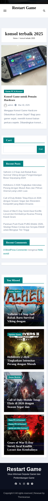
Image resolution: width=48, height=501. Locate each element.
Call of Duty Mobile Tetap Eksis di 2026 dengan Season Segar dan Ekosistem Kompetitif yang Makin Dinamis (22, 201)
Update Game (15, 334)
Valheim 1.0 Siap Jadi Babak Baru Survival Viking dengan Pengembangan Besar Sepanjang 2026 (22, 175)
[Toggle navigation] (5, 10)
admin (11, 105)
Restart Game (24, 7)
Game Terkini (15, 291)
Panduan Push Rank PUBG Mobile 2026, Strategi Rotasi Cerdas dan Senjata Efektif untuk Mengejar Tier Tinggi (23, 227)
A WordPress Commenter (15, 250)
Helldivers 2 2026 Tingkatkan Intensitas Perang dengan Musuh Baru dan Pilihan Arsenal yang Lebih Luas (22, 188)
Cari (9, 140)
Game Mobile (15, 377)
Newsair (38, 493)
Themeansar (24, 497)
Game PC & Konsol (14, 91)
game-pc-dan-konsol (18, 428)
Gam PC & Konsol (17, 420)
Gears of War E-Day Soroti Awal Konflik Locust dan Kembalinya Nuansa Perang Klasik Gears (22, 214)
